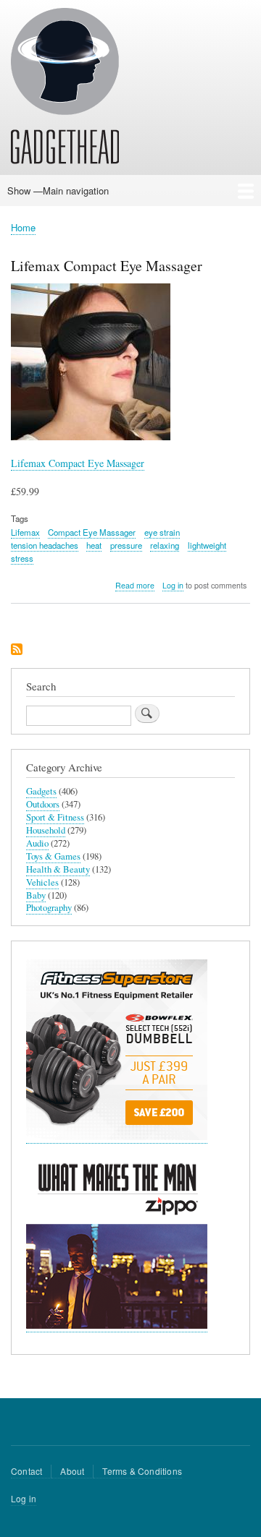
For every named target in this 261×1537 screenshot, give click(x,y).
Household (45, 830)
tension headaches (44, 545)
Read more (134, 585)
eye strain (162, 532)
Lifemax (25, 532)
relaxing (164, 545)
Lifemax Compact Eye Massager (77, 463)
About (72, 1471)
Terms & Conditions (142, 1471)
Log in (172, 585)
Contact (26, 1471)
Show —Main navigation (58, 190)
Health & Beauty (58, 869)
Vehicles (42, 882)
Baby (36, 895)
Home (23, 227)
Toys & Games (53, 856)
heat (94, 545)
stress (22, 558)
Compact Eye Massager (92, 532)
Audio (37, 843)
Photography (49, 908)
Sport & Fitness (55, 817)
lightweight (207, 545)
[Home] (65, 88)
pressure (126, 545)
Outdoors (42, 804)
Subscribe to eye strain (16, 650)
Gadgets (41, 791)
